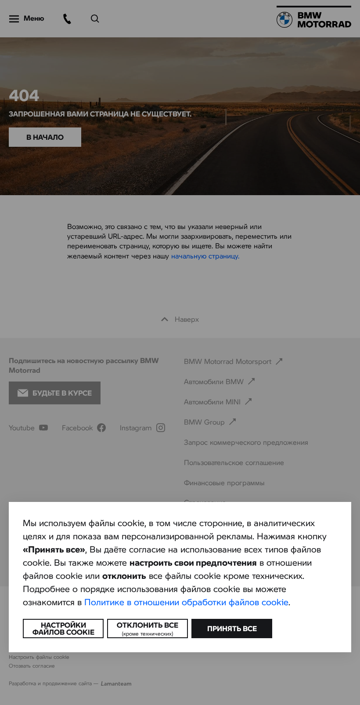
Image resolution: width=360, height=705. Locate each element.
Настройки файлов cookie (63, 628)
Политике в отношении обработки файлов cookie (186, 601)
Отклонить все (147, 628)
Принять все (232, 628)
